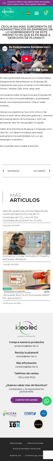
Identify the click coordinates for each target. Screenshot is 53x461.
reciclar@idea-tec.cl (26, 356)
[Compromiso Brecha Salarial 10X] (15, 424)
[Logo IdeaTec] (9, 13)
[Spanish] (29, 13)
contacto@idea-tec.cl (26, 366)
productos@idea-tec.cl (26, 346)
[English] (24, 13)
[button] (36, 13)
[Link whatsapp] (47, 401)
